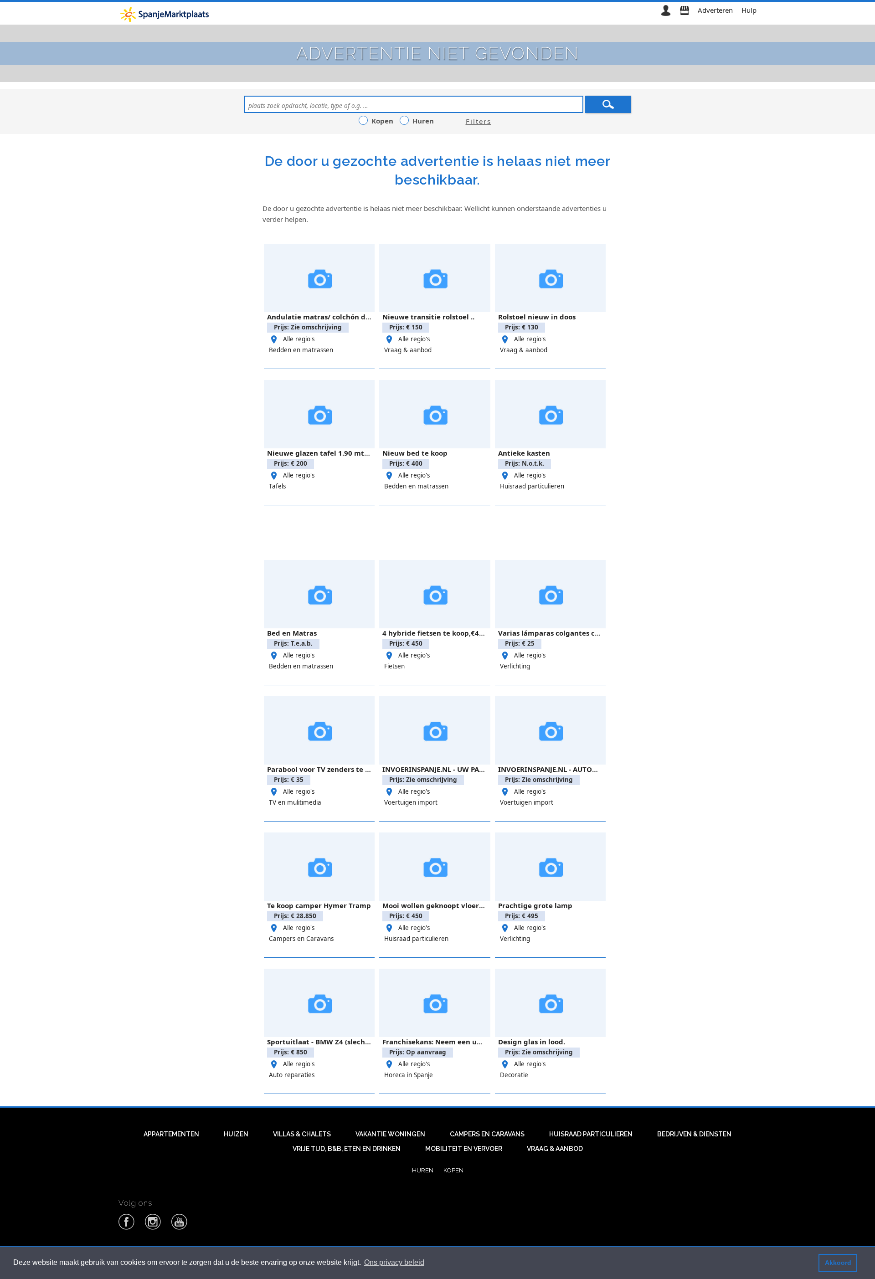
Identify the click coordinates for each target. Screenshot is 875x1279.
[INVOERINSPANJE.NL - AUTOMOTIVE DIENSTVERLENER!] (550, 730)
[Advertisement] (437, 531)
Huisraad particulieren (532, 486)
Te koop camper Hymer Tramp (319, 905)
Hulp (749, 10)
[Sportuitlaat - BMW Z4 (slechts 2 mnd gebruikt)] (319, 1003)
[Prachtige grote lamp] (550, 866)
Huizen (236, 1134)
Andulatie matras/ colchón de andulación (338, 316)
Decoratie (514, 1075)
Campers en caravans (487, 1134)
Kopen (453, 1170)
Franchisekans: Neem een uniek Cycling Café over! (469, 1041)
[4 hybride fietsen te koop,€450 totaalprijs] (434, 594)
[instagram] (153, 1228)
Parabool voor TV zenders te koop (324, 769)
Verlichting (515, 666)
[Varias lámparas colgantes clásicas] (550, 594)
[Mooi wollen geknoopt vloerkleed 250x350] (434, 866)
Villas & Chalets (302, 1134)
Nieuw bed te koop (415, 452)
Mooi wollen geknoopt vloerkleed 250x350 (455, 905)
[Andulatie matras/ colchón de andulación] (319, 278)
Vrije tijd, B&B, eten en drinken (347, 1148)
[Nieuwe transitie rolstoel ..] (434, 278)
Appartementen (171, 1134)
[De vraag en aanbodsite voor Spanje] (166, 14)
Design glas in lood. (531, 1041)
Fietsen (394, 666)
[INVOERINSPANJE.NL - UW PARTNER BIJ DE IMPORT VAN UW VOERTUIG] (434, 730)
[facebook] (126, 1228)
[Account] (665, 10)
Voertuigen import (411, 802)
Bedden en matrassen (301, 350)
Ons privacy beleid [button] (394, 1262)
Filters (478, 121)
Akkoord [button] (838, 1262)
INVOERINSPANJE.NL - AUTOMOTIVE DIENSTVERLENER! (589, 769)
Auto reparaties (291, 1075)
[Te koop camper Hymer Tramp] (319, 866)
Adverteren (715, 10)
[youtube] (179, 1228)
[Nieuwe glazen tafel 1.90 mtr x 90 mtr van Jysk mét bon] (319, 414)
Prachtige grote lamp (535, 905)
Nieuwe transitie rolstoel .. (428, 316)
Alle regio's (298, 339)
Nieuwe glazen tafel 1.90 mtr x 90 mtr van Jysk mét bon (363, 452)
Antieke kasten (524, 452)
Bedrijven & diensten (694, 1134)
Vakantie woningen (390, 1134)
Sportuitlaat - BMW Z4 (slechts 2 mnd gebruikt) (348, 1041)
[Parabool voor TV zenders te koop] (319, 730)
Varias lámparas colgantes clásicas (558, 632)
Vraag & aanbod (408, 350)
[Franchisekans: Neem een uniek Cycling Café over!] (434, 1003)
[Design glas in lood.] (550, 1003)
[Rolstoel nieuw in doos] (550, 278)
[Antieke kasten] (550, 414)
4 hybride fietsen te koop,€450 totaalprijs (453, 632)
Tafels (277, 486)
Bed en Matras (292, 632)
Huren (422, 1170)
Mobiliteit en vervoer (463, 1148)
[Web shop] (684, 10)
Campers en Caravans (301, 939)
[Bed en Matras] (319, 594)
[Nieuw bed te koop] (434, 414)
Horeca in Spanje (408, 1075)
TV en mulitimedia (295, 802)
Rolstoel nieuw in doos (537, 316)
